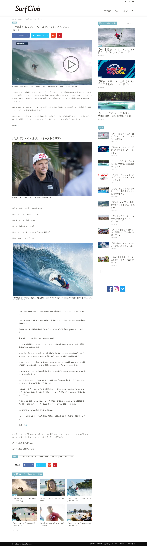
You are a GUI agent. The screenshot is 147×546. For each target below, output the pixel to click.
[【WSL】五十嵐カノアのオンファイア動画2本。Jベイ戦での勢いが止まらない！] (79, 487)
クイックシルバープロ (29, 457)
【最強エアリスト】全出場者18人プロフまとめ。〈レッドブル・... (122, 150)
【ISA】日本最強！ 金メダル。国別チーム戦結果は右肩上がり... (122, 232)
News (116, 11)
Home (14, 19)
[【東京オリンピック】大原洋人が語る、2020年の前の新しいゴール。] (24, 487)
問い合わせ (131, 544)
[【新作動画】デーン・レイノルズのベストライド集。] (103, 245)
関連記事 (17, 474)
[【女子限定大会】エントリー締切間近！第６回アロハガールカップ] (103, 217)
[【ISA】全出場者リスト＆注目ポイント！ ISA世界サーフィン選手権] (103, 259)
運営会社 (107, 544)
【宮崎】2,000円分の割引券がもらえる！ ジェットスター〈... (123, 205)
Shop (125, 11)
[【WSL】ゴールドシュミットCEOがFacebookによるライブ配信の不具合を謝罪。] (52, 487)
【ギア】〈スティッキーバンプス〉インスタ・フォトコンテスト (122, 177)
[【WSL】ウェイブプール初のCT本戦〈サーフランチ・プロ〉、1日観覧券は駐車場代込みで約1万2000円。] (79, 512)
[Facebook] (125, 1)
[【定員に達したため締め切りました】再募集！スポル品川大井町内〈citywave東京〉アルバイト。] (103, 190)
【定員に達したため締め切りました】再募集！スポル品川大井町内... (122, 191)
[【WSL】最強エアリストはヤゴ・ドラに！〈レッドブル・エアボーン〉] (116, 37)
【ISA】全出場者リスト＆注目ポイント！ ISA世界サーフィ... (122, 260)
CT (20, 457)
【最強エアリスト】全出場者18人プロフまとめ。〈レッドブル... (116, 83)
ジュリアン (54, 457)
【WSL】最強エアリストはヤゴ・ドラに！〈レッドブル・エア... (116, 51)
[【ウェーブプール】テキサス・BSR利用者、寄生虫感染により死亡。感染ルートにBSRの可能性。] (116, 101)
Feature (107, 11)
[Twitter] (133, 1)
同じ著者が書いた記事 (33, 474)
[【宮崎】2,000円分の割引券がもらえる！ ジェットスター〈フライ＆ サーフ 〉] (103, 204)
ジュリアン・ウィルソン (66, 457)
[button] (132, 11)
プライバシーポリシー (119, 544)
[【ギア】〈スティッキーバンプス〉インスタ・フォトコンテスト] (103, 176)
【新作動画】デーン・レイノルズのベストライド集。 (122, 244)
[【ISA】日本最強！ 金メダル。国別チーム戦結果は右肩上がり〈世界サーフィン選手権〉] (103, 231)
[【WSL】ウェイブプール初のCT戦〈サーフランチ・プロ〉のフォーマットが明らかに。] (24, 512)
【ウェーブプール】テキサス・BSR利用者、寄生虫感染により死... (122, 164)
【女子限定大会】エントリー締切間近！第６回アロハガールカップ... (122, 219)
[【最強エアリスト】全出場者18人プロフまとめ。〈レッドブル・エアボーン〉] (116, 69)
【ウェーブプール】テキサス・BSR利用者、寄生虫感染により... (115, 115)
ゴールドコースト (43, 457)
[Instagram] (129, 1)
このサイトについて (96, 544)
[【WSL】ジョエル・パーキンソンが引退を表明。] (52, 512)
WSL (17, 125)
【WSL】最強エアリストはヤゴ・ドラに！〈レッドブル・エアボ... (122, 136)
